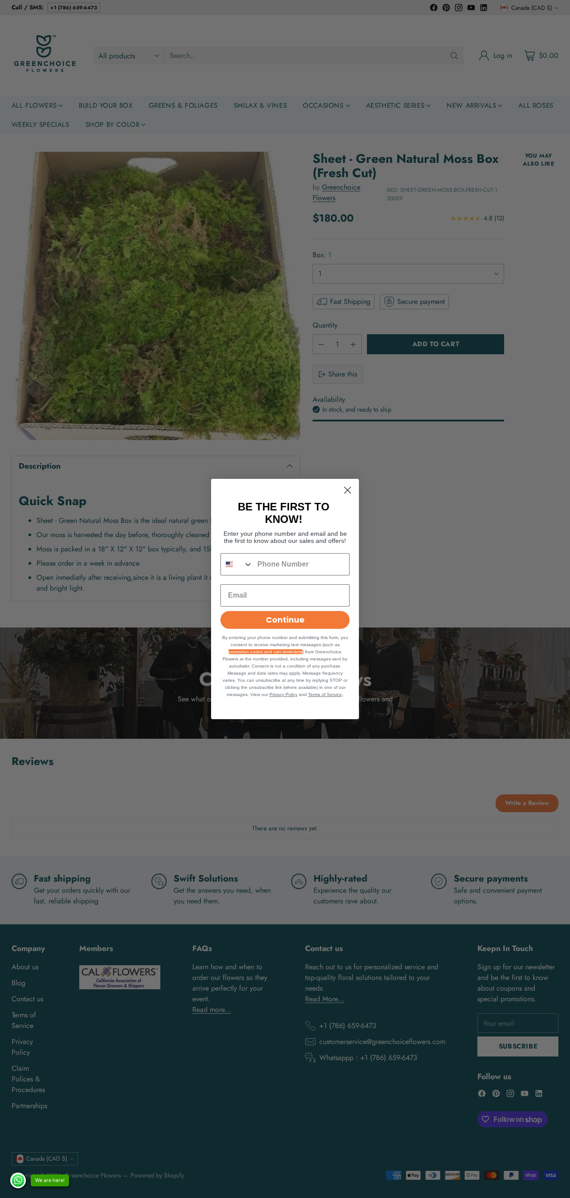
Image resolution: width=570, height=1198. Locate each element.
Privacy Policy (283, 694)
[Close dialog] (347, 490)
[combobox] (237, 564)
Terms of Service (325, 694)
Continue (285, 619)
